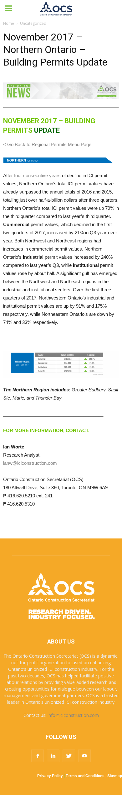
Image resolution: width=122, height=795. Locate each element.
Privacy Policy (50, 776)
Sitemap (114, 776)
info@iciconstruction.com (73, 715)
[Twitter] (69, 756)
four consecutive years (37, 175)
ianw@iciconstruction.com (30, 463)
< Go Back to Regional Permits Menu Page (47, 144)
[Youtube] (84, 756)
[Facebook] (37, 756)
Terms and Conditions (85, 776)
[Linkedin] (53, 756)
